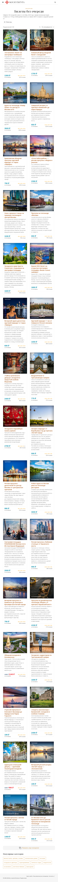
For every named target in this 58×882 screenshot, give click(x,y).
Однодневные (24, 862)
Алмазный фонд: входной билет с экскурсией (41, 54)
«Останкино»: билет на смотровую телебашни (13, 54)
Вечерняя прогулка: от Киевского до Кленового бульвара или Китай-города (15, 602)
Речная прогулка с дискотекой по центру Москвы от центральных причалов (13, 487)
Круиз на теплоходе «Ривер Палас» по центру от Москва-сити (14, 107)
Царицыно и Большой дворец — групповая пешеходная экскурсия (12, 767)
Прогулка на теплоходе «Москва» (40, 214)
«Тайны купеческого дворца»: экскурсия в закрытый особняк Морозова (12, 379)
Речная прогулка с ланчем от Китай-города (14, 819)
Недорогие (47, 862)
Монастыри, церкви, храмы (13, 858)
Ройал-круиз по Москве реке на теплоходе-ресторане (40, 485)
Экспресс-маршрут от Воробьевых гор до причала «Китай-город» (41, 431)
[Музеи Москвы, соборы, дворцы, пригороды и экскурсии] (15, 2)
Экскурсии (29, 8)
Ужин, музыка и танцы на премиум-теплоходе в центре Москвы (14, 215)
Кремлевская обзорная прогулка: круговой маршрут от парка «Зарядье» (13, 161)
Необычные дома (31, 858)
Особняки (7, 866)
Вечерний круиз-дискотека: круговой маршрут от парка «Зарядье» (14, 323)
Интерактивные (18, 866)
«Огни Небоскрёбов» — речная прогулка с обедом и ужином (41, 160)
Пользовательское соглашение (40, 876)
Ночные (42, 858)
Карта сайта (29, 876)
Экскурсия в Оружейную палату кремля (13, 430)
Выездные (30, 866)
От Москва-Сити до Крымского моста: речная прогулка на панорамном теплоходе (40, 821)
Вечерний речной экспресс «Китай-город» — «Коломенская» (41, 767)
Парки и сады (36, 862)
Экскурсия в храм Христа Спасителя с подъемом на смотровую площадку (14, 268)
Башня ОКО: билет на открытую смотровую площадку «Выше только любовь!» (40, 269)
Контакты (51, 876)
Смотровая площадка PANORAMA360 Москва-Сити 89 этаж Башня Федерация (15, 544)
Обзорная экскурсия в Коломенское (12, 656)
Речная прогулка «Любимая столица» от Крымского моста (41, 544)
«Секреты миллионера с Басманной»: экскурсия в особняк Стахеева (40, 712)
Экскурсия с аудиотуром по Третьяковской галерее (41, 656)
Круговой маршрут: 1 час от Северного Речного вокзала (41, 322)
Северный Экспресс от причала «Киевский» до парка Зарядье (40, 107)
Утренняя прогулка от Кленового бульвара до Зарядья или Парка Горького (13, 713)
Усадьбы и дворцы (10, 862)
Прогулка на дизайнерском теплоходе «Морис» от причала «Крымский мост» (41, 602)
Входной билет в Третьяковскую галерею (40, 377)
